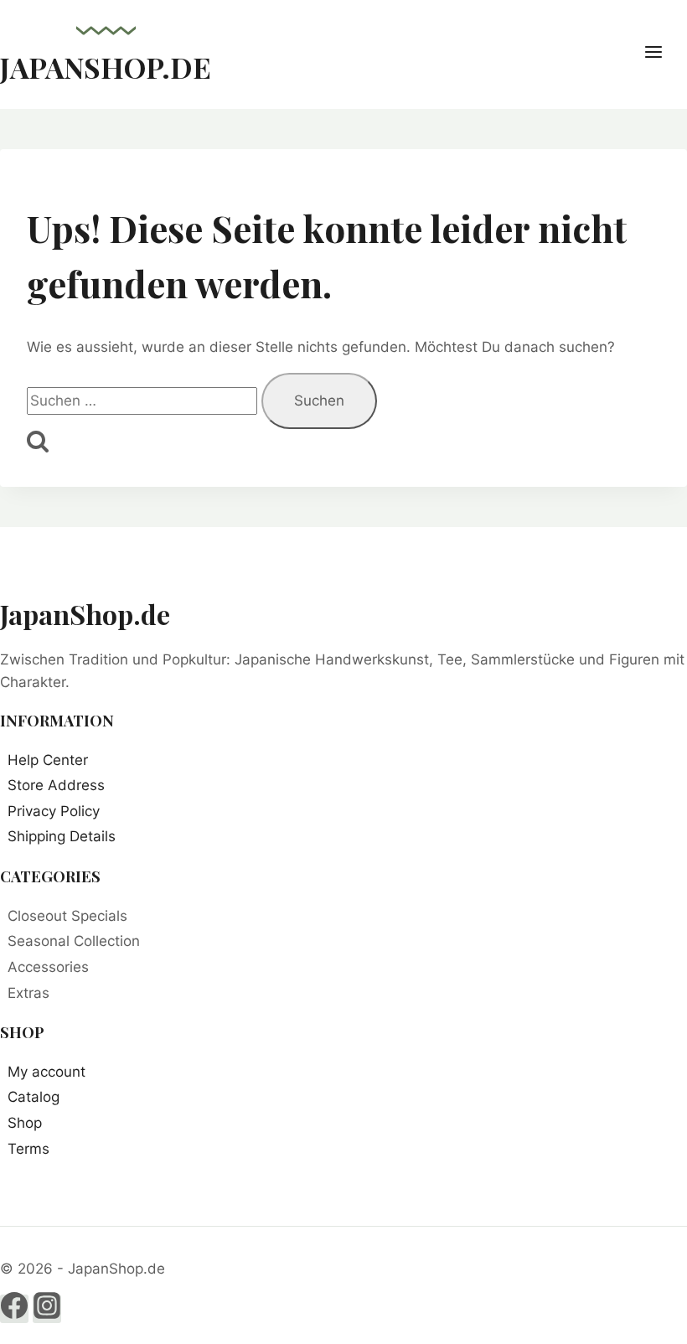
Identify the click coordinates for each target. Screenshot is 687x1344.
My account (46, 1071)
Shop (25, 1122)
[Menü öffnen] (662, 54)
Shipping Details (62, 836)
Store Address (56, 785)
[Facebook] (14, 1309)
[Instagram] (47, 1309)
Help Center (48, 760)
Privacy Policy (54, 811)
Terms (28, 1148)
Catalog (33, 1096)
